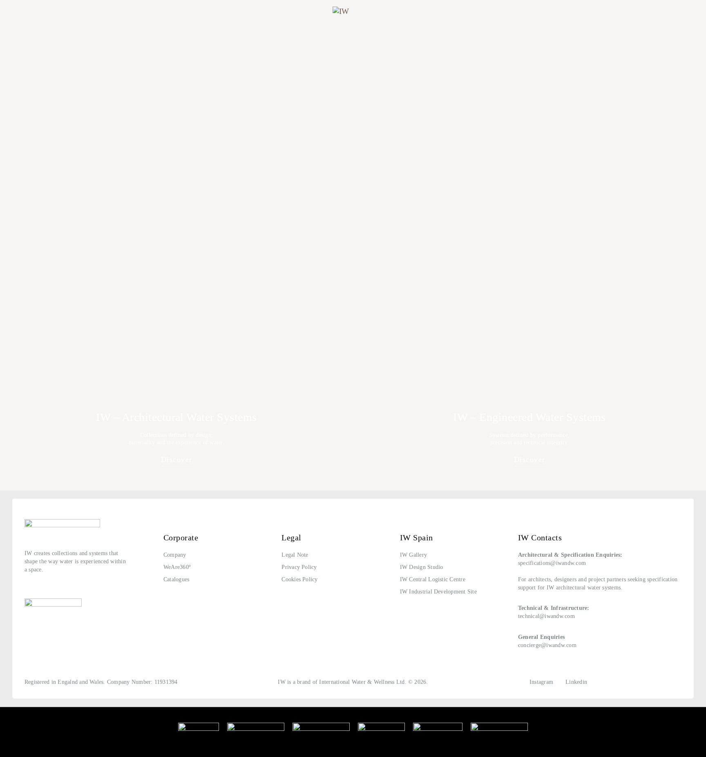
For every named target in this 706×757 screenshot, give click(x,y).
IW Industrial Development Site (438, 592)
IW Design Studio (421, 567)
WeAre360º (176, 567)
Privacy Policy (299, 567)
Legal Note (295, 555)
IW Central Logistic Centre (432, 579)
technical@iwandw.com (546, 616)
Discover (176, 459)
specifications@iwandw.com (552, 563)
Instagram (541, 682)
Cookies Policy (299, 579)
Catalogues (176, 579)
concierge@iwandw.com (547, 645)
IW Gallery (413, 555)
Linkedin (576, 682)
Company (174, 555)
